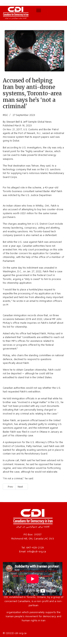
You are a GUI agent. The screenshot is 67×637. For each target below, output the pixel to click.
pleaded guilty (36, 423)
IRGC (5, 114)
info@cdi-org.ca (36, 551)
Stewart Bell (13, 121)
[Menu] (38, 10)
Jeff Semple (30, 121)
